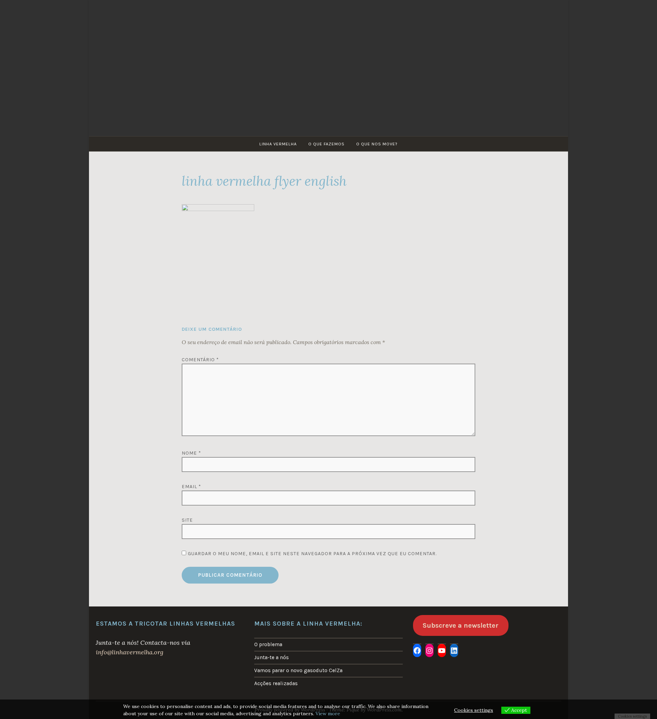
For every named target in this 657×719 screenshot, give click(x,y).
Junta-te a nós (271, 657)
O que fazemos (326, 143)
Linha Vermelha (278, 143)
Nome (191, 453)
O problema (268, 644)
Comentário (200, 360)
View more (327, 713)
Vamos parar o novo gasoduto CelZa (298, 670)
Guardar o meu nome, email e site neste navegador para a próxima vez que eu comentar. (312, 554)
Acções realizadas (276, 683)
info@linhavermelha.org (129, 652)
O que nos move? (377, 143)
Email (191, 486)
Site (187, 520)
